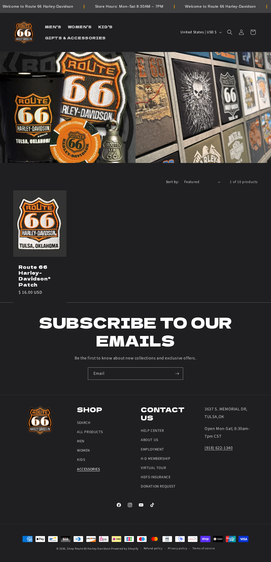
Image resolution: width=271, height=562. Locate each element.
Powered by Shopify (124, 549)
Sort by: (172, 182)
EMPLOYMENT (152, 449)
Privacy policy (177, 548)
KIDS (81, 459)
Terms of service (203, 548)
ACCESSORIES (88, 469)
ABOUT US (149, 440)
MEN (80, 441)
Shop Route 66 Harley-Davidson (88, 549)
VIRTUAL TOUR (153, 468)
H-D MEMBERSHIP (155, 458)
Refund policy (153, 548)
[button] (230, 32)
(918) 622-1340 (219, 448)
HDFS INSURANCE (155, 477)
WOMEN (83, 450)
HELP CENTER (152, 430)
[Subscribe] (177, 373)
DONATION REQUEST (158, 486)
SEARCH (84, 422)
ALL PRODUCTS (90, 432)
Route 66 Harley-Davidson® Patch (35, 275)
